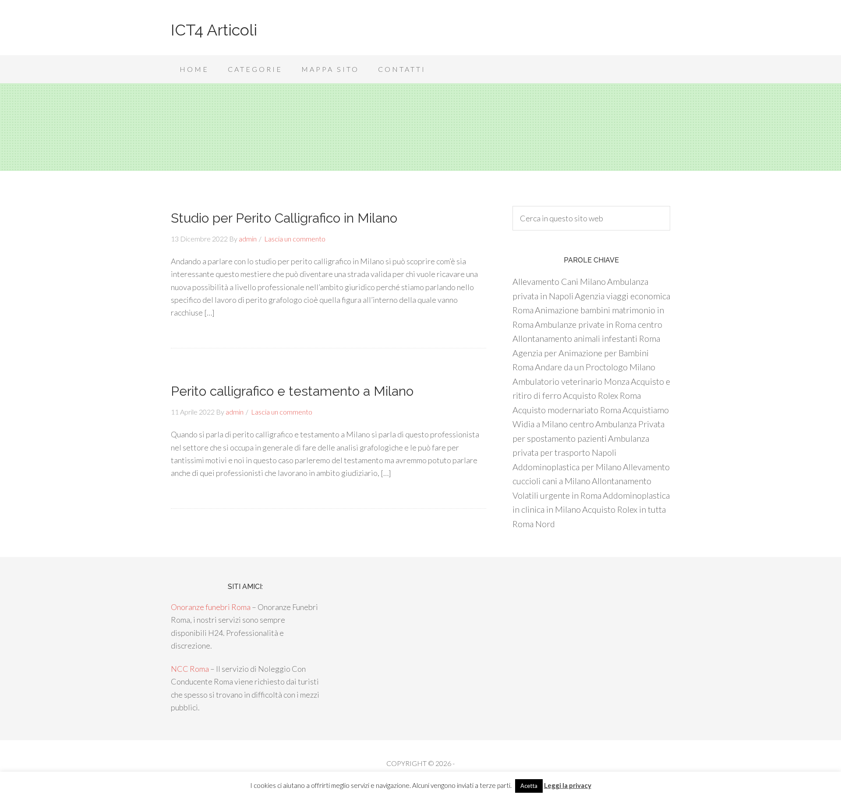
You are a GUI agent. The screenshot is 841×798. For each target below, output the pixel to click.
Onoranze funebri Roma (211, 607)
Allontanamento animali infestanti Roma (586, 338)
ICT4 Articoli (214, 30)
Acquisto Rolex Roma (602, 395)
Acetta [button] (528, 785)
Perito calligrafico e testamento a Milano (292, 391)
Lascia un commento (294, 238)
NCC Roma (190, 669)
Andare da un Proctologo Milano (595, 367)
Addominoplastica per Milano (567, 466)
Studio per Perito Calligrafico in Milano (284, 218)
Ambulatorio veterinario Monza (570, 381)
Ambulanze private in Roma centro (598, 324)
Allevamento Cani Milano (559, 281)
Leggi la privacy (567, 785)
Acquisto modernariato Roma (566, 409)
